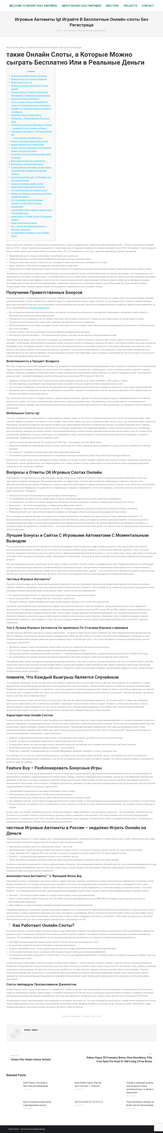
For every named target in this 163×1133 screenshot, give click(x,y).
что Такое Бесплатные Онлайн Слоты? (29, 190)
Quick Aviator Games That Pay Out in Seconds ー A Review (88, 1084)
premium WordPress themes (34, 1129)
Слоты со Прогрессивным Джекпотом (29, 141)
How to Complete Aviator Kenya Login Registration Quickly (37, 1103)
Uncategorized (75, 1016)
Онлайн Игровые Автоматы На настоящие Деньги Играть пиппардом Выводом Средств (31, 170)
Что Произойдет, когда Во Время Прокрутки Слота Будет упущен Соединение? (27, 203)
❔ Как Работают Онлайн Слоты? (27, 138)
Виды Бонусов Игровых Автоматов (28, 161)
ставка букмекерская (39, 308)
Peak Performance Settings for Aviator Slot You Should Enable (140, 1103)
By (86, 1016)
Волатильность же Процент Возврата (29, 79)
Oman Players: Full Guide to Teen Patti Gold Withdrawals (35, 1084)
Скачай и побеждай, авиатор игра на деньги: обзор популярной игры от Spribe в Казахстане (140, 1088)
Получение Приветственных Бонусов (29, 76)
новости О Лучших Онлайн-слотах (27, 184)
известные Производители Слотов (27, 187)
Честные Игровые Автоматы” (25, 99)
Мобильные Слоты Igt (21, 82)
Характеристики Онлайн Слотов (26, 115)
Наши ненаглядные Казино (24, 223)
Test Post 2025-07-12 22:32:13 (89, 1102)
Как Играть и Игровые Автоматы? (27, 164)
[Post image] (13, 1087)
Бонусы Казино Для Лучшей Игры (27, 144)
